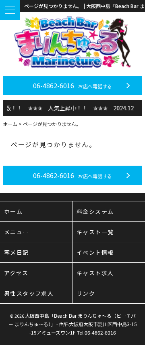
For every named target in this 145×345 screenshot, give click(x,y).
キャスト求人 (95, 273)
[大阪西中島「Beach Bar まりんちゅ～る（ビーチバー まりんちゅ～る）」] (72, 42)
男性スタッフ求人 (29, 293)
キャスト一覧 (95, 232)
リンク (86, 293)
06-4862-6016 (72, 85)
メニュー (16, 232)
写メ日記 (16, 252)
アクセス (16, 273)
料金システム (95, 211)
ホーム (10, 123)
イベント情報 (95, 252)
